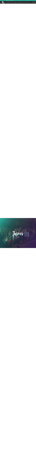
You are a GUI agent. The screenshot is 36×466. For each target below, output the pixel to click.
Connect (12, 2)
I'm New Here (8, 2)
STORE (28, 2)
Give (26, 2)
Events (24, 2)
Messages (15, 2)
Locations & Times (19, 2)
